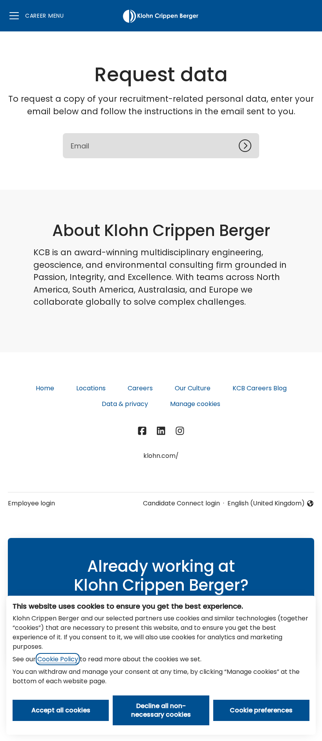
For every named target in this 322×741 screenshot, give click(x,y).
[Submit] (249, 145)
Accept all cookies (60, 710)
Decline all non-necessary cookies (161, 710)
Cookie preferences (261, 710)
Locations (91, 388)
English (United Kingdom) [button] (266, 503)
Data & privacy (125, 403)
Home (45, 388)
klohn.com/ (161, 455)
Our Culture (192, 388)
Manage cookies (195, 403)
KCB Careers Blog (259, 388)
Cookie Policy (57, 659)
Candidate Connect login (181, 503)
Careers (140, 388)
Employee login (31, 503)
